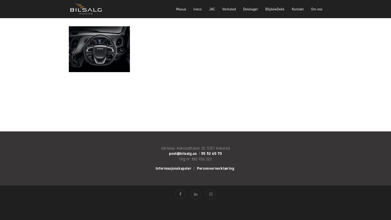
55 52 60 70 (211, 153)
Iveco (197, 9)
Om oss (316, 9)
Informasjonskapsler (173, 168)
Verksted (229, 9)
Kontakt (298, 9)
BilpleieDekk (274, 9)
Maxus (181, 9)
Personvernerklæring (216, 168)
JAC (212, 9)
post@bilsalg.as (183, 153)
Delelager (250, 9)
